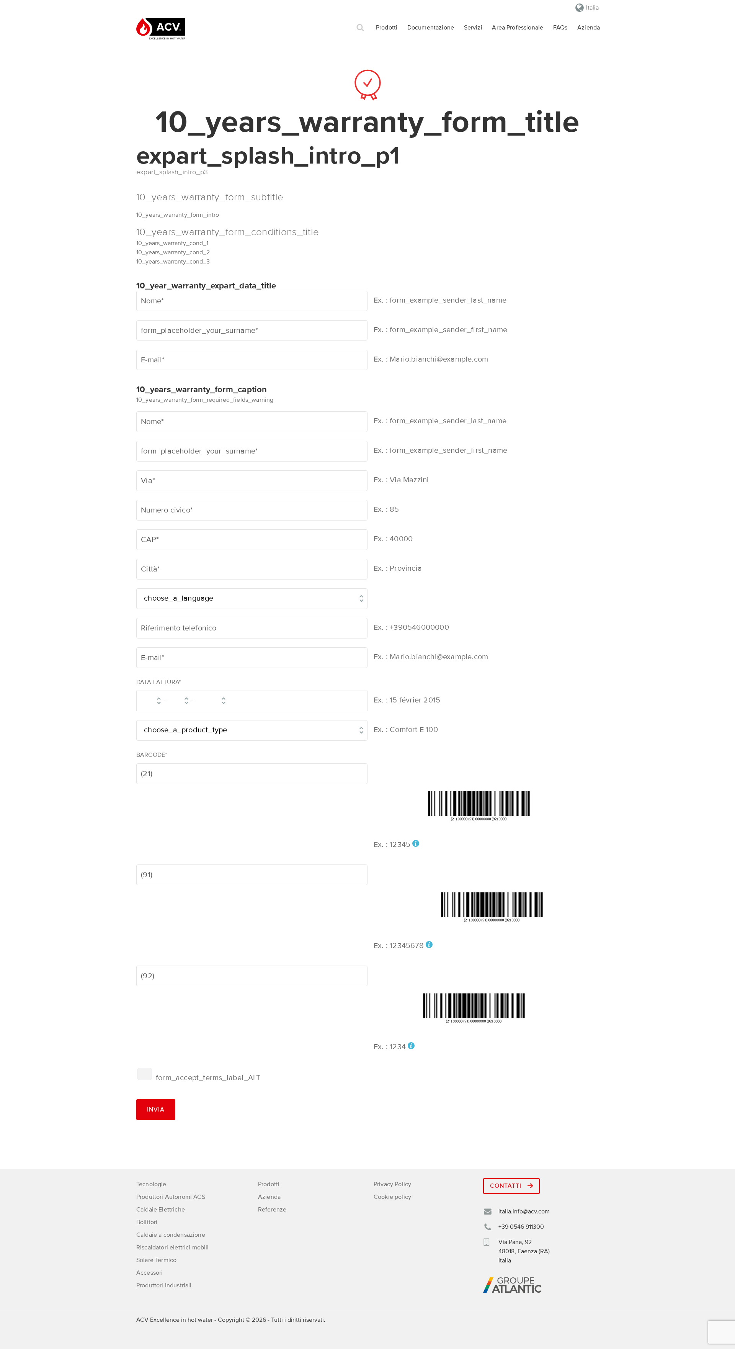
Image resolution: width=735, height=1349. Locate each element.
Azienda (588, 27)
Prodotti (386, 27)
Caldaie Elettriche (160, 1209)
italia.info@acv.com (524, 1211)
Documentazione (430, 27)
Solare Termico (156, 1260)
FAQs (560, 27)
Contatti (506, 1186)
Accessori (149, 1273)
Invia (156, 1109)
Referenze (272, 1209)
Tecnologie (151, 1184)
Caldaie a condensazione (170, 1235)
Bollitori (146, 1222)
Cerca (360, 27)
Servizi (473, 27)
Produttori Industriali (164, 1285)
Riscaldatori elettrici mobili (172, 1247)
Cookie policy (392, 1197)
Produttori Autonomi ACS (170, 1197)
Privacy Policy (392, 1184)
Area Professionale (517, 27)
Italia (592, 7)
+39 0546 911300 (521, 1227)
